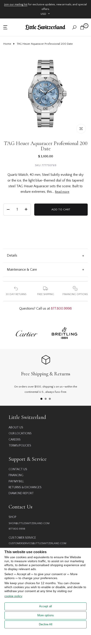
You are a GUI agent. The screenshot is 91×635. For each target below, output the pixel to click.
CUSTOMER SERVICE (22, 538)
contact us (18, 469)
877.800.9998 (61, 308)
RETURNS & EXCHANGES (25, 487)
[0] (82, 27)
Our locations (20, 433)
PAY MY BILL (16, 481)
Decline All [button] (45, 624)
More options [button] (45, 615)
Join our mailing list (15, 4)
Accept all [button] (45, 606)
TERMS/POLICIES (20, 445)
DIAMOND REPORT (21, 493)
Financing (16, 475)
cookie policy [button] (13, 596)
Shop (12, 517)
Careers (15, 439)
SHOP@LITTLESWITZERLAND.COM (29, 523)
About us (16, 427)
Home (7, 43)
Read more (62, 192)
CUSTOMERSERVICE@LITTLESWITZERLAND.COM (37, 543)
